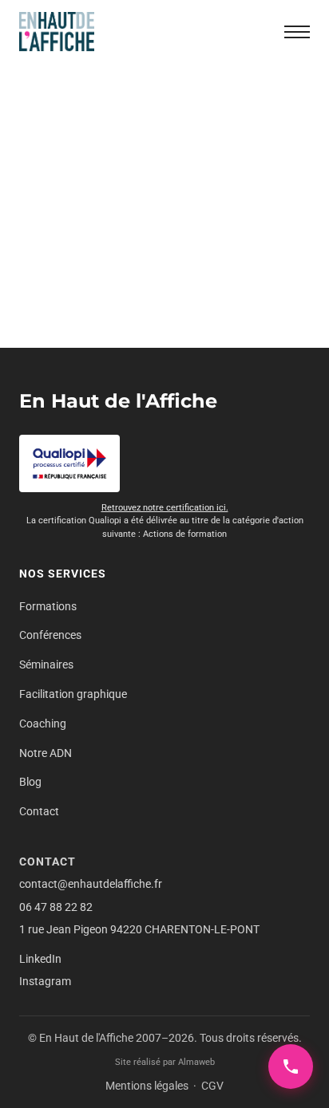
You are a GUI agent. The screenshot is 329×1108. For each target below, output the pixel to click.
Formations (48, 606)
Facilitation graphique (73, 694)
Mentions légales (146, 1085)
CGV (212, 1085)
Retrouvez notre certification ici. (164, 508)
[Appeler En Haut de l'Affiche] (290, 1066)
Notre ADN (45, 753)
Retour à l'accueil (164, 309)
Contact (39, 811)
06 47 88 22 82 (56, 907)
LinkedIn (40, 958)
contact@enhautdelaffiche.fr (90, 883)
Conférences (50, 635)
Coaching (42, 723)
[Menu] (297, 32)
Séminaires (46, 664)
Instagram (45, 981)
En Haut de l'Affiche (118, 400)
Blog (30, 781)
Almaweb (196, 1062)
